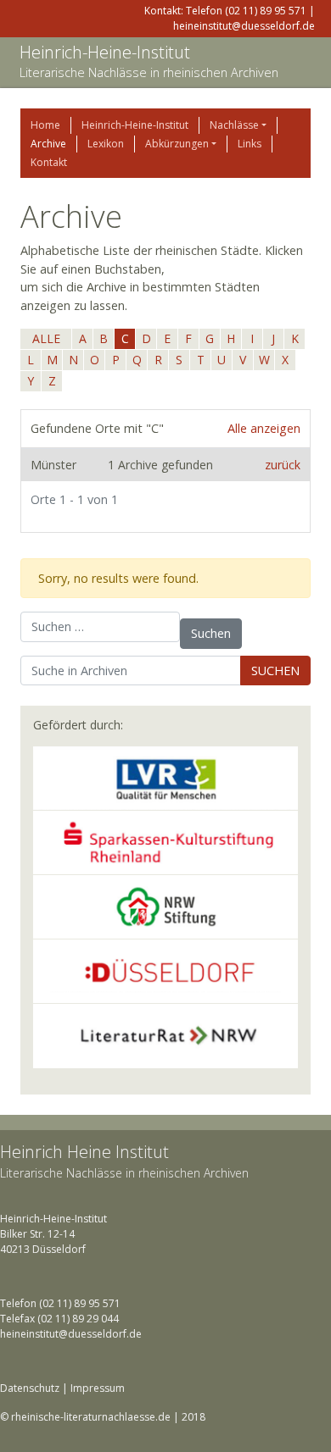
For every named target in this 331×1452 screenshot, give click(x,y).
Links (249, 143)
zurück (282, 465)
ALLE (46, 338)
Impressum (97, 1388)
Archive (48, 143)
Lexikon (105, 143)
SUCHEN (275, 670)
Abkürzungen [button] (177, 143)
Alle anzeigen (263, 428)
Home (45, 125)
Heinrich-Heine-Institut (105, 52)
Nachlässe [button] (234, 125)
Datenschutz (29, 1388)
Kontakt (49, 162)
